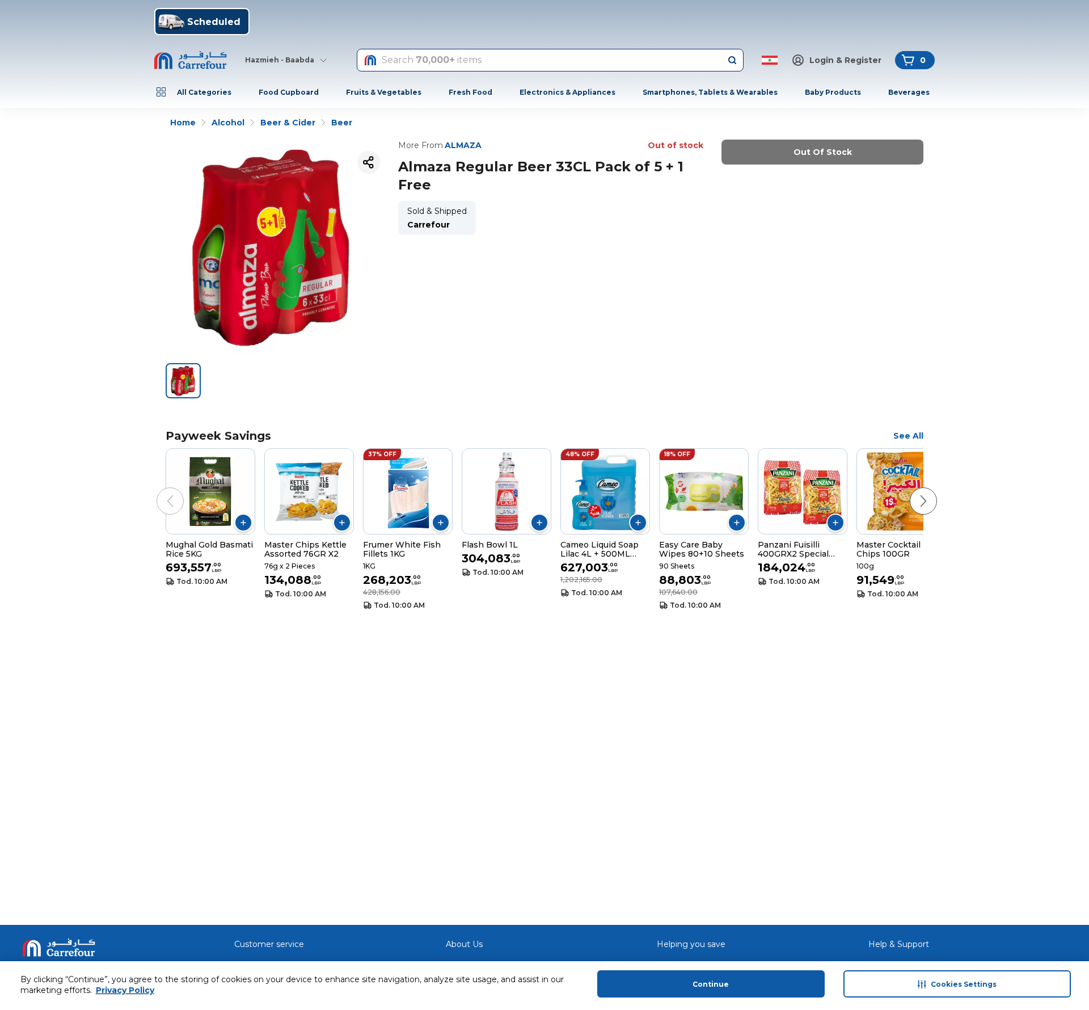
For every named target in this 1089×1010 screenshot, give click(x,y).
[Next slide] (912, 489)
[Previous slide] (159, 489)
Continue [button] (711, 984)
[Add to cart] (243, 523)
